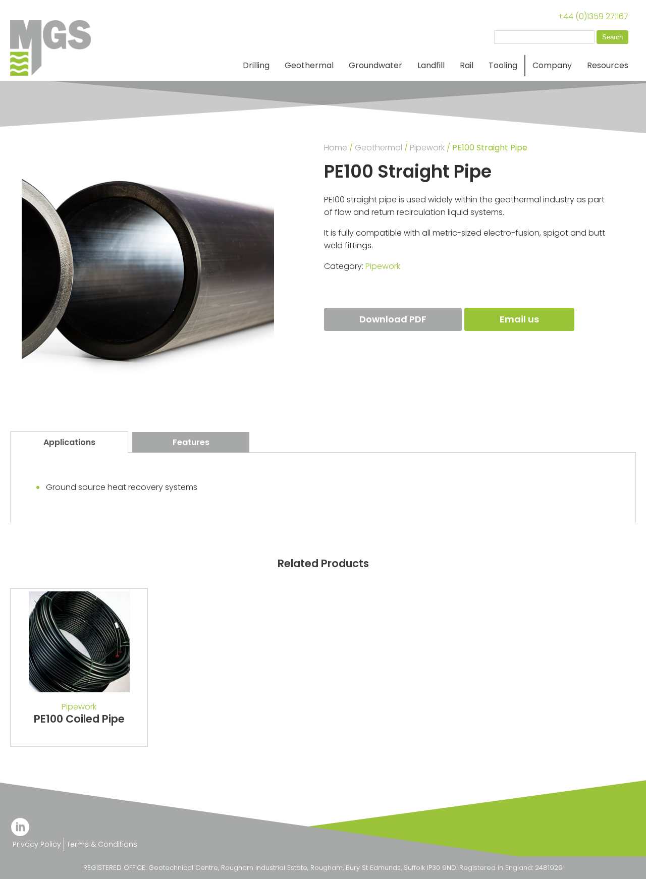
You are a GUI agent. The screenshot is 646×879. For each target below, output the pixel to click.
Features (191, 442)
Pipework (427, 147)
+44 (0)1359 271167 (593, 16)
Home (335, 147)
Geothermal (309, 65)
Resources (607, 65)
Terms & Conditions (102, 844)
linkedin (20, 827)
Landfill (431, 65)
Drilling (256, 65)
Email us (519, 319)
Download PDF (392, 319)
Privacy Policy (37, 844)
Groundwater (375, 65)
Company (552, 65)
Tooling (503, 65)
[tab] (69, 442)
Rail (466, 65)
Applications (69, 442)
